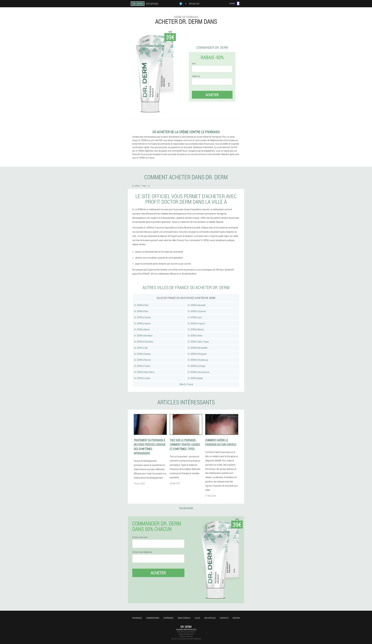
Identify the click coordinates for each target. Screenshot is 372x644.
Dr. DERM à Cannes (142, 317)
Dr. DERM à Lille (140, 347)
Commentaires (152, 617)
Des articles (209, 617)
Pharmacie (137, 617)
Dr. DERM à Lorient (142, 378)
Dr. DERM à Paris (141, 305)
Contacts (224, 617)
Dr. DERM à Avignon (196, 323)
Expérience (168, 617)
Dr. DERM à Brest (195, 335)
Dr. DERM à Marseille (196, 305)
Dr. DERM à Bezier (195, 378)
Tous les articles (186, 507)
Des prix (236, 617)
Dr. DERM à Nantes (142, 353)
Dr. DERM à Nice (141, 311)
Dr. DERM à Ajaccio (142, 323)
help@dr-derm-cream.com (186, 629)
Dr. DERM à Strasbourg (198, 359)
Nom (193, 64)
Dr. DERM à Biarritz (196, 329)
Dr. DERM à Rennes (142, 359)
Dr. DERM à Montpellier (198, 347)
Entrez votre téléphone (142, 552)
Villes (197, 617)
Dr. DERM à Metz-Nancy (144, 372)
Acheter (212, 94)
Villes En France (186, 384)
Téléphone (196, 76)
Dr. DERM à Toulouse (197, 311)
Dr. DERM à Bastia (142, 329)
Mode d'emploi (184, 617)
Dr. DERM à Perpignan (197, 353)
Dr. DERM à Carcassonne (198, 372)
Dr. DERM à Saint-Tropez (198, 341)
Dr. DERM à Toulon (142, 365)
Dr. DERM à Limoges (196, 365)
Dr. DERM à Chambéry (143, 341)
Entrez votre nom (139, 537)
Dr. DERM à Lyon (195, 317)
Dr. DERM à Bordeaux (143, 335)
